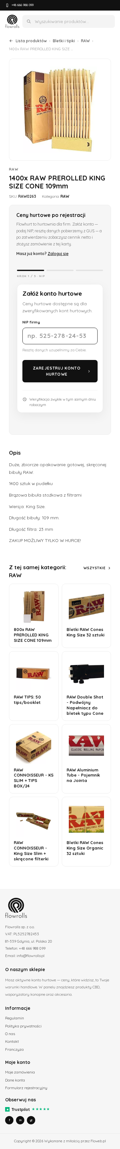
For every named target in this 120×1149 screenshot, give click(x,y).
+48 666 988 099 (23, 5)
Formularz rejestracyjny (26, 1087)
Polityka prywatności (23, 1026)
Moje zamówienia (20, 1072)
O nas (10, 1033)
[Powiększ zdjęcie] (60, 109)
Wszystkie (95, 568)
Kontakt (12, 1041)
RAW (85, 40)
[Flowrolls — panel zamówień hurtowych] (12, 21)
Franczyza (14, 1049)
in (20, 1120)
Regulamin (14, 1018)
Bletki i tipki (64, 40)
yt (31, 1120)
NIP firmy (31, 322)
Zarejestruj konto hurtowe (56, 371)
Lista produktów (31, 40)
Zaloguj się (58, 253)
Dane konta (15, 1080)
